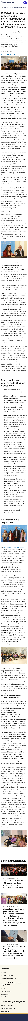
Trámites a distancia (7, 975)
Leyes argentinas (6, 991)
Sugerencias (5, 1011)
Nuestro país (5, 989)
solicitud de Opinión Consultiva (13, 547)
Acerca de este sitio (7, 1005)
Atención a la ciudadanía (8, 978)
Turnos (3, 972)
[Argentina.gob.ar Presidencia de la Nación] (7, 2)
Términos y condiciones (8, 1008)
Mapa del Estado (6, 997)
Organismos (4, 994)
